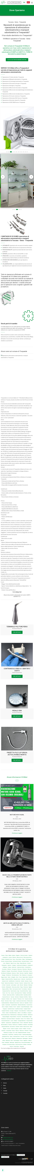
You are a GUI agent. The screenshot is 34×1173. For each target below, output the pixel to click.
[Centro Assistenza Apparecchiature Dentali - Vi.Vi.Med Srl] (3, 2)
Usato (4, 1088)
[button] (31, 177)
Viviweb (5, 1090)
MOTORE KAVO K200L (17, 815)
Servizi (5, 1083)
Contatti (5, 1093)
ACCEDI (18, 2)
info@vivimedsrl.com (7, 1137)
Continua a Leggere (17, 833)
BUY (28, 2)
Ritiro (4, 1085)
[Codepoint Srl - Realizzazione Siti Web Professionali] (24, 1162)
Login (31, 1158)
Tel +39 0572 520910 (7, 1139)
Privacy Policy (21, 1154)
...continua (8, 1070)
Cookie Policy (6, 1156)
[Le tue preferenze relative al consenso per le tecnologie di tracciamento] (2, 1170)
